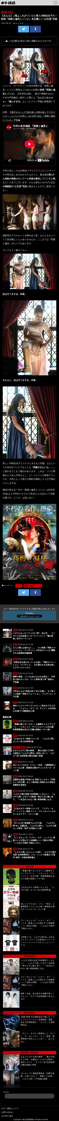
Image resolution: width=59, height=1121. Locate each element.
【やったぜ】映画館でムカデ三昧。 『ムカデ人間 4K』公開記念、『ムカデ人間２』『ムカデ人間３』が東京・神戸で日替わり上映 (34, 825)
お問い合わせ (7, 1112)
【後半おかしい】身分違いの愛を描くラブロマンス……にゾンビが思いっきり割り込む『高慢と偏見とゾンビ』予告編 (29, 116)
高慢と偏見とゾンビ (32, 586)
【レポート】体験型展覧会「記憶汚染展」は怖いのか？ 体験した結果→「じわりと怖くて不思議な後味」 (37, 1076)
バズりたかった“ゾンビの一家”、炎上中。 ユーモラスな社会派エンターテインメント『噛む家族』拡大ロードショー (34, 636)
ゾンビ (19, 586)
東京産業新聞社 (28, 1119)
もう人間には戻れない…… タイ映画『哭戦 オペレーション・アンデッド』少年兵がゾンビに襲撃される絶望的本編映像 (34, 650)
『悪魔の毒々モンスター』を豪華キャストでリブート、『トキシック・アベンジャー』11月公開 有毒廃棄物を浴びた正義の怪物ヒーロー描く (34, 727)
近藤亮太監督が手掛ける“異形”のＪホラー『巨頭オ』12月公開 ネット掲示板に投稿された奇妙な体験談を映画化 (34, 782)
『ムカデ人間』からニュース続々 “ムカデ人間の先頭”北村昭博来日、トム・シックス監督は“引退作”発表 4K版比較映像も (34, 854)
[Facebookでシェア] (35, 29)
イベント (16, 747)
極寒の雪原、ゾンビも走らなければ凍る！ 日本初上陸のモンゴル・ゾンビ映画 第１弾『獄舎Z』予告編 (34, 679)
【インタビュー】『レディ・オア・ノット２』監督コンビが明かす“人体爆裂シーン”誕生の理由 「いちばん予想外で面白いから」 (34, 840)
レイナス (19, 23)
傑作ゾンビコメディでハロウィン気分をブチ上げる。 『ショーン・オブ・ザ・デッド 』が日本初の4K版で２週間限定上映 (34, 708)
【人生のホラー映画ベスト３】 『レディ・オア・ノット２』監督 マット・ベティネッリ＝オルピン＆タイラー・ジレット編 (34, 811)
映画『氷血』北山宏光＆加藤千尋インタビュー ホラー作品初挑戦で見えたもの (37, 996)
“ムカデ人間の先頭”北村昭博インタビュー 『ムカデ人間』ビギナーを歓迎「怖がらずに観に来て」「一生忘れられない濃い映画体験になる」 (34, 796)
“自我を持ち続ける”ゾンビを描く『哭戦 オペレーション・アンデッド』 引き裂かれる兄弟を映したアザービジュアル (34, 665)
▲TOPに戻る (7, 1116)
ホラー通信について (10, 1108)
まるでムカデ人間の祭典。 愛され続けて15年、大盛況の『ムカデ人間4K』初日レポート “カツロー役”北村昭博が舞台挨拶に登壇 (34, 753)
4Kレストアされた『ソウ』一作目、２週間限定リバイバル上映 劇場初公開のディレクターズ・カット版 (34, 767)
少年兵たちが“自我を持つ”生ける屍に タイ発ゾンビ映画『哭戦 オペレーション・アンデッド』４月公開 (34, 694)
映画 (10, 12)
